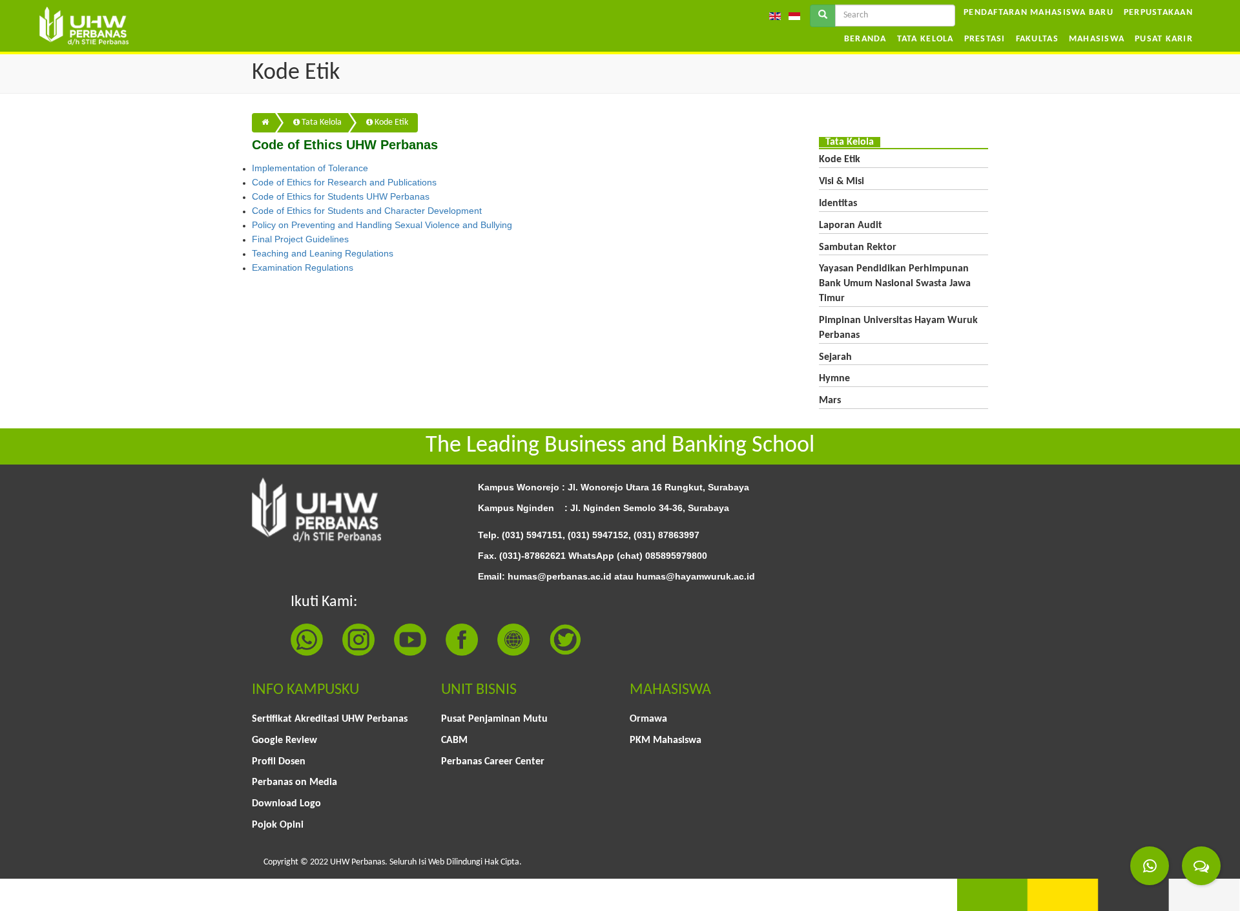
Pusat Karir (1164, 39)
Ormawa (648, 719)
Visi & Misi (841, 181)
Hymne (834, 378)
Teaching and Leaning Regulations (322, 253)
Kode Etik (390, 122)
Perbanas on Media (294, 782)
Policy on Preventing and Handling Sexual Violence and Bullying (382, 225)
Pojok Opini (278, 825)
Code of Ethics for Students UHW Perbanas (340, 196)
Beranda (865, 39)
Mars (830, 400)
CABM (454, 740)
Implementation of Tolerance (310, 168)
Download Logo (286, 804)
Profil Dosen (278, 762)
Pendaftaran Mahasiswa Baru (1038, 12)
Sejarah (835, 357)
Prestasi (985, 39)
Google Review (284, 740)
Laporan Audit (850, 225)
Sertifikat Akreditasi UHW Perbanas (330, 719)
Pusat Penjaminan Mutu (494, 719)
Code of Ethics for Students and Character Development (367, 210)
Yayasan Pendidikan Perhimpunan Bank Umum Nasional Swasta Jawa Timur (895, 284)
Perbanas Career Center (492, 762)
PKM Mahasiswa (665, 740)
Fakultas (1037, 39)
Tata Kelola (925, 39)
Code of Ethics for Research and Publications (344, 182)
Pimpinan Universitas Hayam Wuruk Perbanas (898, 327)
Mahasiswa (1096, 39)
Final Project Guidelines (300, 239)
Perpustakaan (1158, 12)
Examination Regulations (302, 267)
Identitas (838, 203)
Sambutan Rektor (857, 247)
